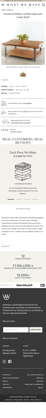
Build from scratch (35, 375)
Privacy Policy (18, 399)
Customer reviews (16, 131)
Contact (6, 384)
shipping (39, 378)
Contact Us (8, 399)
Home (3, 10)
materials (7, 375)
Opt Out (26, 399)
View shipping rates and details (20, 123)
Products (9, 10)
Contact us (24, 111)
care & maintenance (11, 378)
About (40, 387)
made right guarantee (34, 384)
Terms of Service (35, 399)
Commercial (7, 387)
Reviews (40, 381)
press (5, 381)
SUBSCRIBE (35, 330)
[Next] (41, 45)
